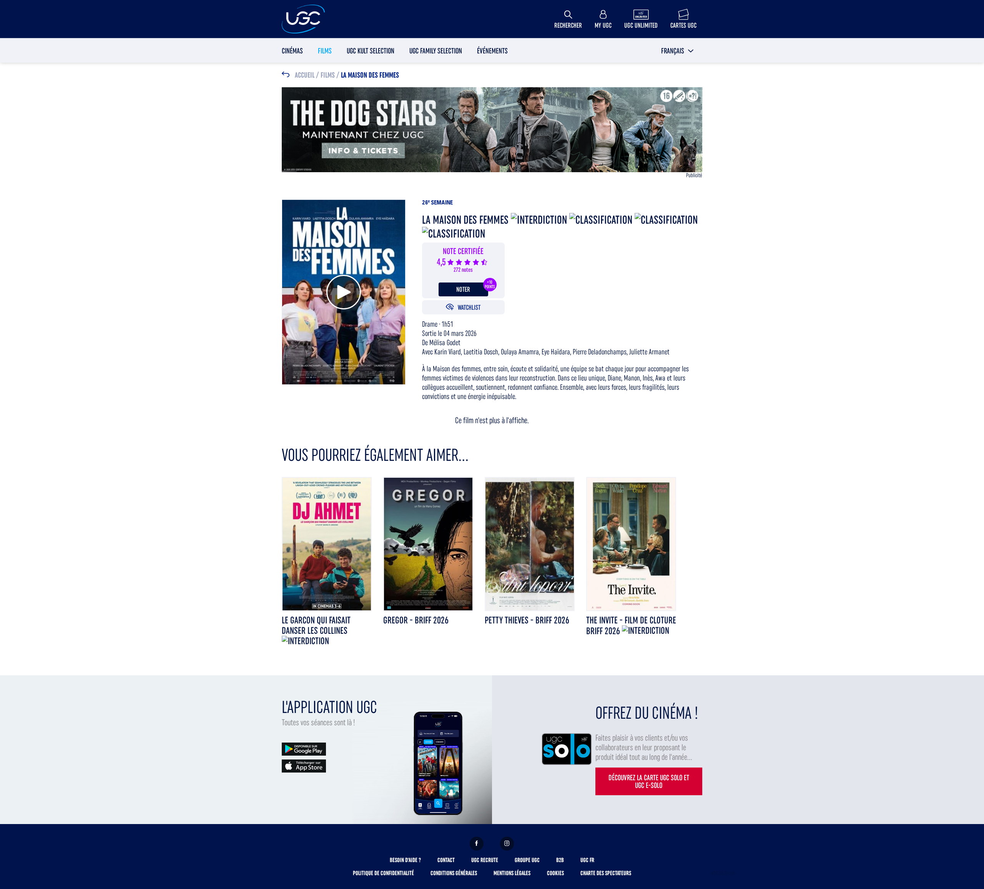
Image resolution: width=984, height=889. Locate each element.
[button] (677, 51)
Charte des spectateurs (605, 873)
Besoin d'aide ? (405, 860)
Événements (492, 50)
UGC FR (587, 860)
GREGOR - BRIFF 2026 (416, 620)
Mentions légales (512, 873)
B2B (560, 860)
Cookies (555, 873)
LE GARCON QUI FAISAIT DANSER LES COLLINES (316, 625)
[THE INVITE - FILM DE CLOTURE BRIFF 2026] (631, 543)
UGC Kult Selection (370, 50)
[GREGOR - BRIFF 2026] (428, 543)
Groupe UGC (527, 860)
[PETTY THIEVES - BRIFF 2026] (529, 543)
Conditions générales (453, 873)
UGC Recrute (484, 860)
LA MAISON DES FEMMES (370, 75)
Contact (446, 860)
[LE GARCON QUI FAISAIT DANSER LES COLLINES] (327, 543)
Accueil (304, 75)
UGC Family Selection (435, 50)
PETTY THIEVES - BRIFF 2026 (527, 620)
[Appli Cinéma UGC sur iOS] (304, 765)
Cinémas (292, 50)
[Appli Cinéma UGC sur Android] (304, 748)
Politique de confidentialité (383, 873)
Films (325, 50)
